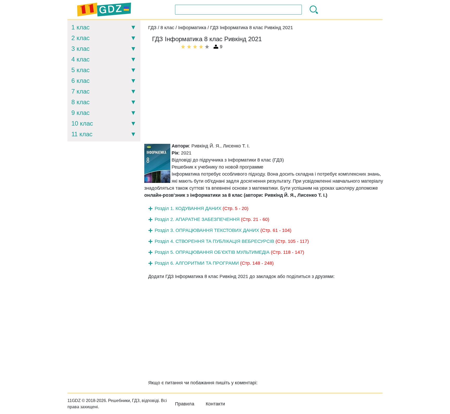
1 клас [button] (80, 27)
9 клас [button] (80, 112)
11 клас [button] (81, 134)
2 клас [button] (80, 37)
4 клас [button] (80, 59)
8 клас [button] (80, 102)
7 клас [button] (80, 91)
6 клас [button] (80, 80)
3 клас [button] (80, 48)
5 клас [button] (80, 69)
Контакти (215, 403)
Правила (184, 403)
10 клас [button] (82, 123)
